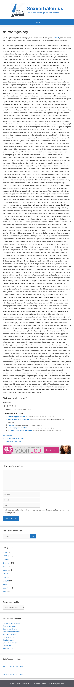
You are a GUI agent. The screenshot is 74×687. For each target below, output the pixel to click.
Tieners (5, 584)
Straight (6, 581)
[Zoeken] (33, 536)
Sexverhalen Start (9, 626)
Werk (5, 591)
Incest (5, 570)
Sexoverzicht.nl (8, 637)
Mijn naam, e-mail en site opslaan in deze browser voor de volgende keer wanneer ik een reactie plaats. (37, 511)
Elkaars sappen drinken (16, 417)
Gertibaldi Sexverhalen (11, 623)
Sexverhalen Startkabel (11, 632)
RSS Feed (60, 684)
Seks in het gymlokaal (13, 441)
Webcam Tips (8, 648)
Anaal (5, 552)
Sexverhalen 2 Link (10, 629)
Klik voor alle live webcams (13, 666)
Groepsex (6, 563)
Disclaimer (36, 684)
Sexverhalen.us (45, 8)
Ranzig (5, 577)
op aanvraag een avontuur (17, 428)
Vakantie (6, 588)
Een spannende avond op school (20, 431)
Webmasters (52, 684)
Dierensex (6, 559)
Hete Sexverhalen (9, 634)
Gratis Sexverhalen (10, 643)
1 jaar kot (11, 425)
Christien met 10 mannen (14, 438)
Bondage (6, 556)
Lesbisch (56, 38)
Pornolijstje (7, 646)
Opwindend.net (8, 640)
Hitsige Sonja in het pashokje (18, 419)
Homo (5, 567)
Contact (43, 684)
